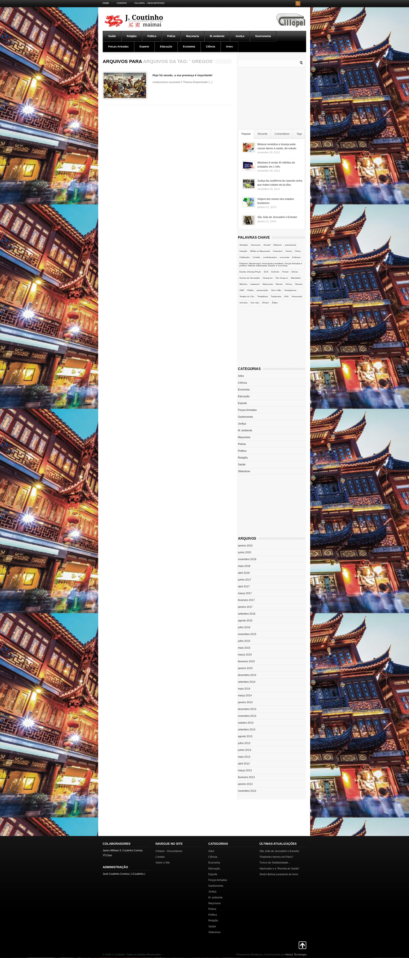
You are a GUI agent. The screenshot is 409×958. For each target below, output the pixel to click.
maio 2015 (244, 647)
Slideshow (244, 471)
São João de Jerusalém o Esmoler (277, 217)
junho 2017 (244, 579)
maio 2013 (244, 756)
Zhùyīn (265, 302)
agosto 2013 (245, 736)
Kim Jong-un (282, 278)
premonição (262, 290)
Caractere (277, 251)
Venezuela (297, 296)
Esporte (144, 46)
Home (106, 3)
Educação (166, 46)
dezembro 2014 (247, 675)
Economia (189, 46)
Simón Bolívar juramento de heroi (278, 874)
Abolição (243, 245)
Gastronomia (263, 36)
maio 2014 (244, 688)
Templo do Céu (246, 296)
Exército (275, 272)
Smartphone (290, 290)
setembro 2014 (246, 681)
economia (284, 257)
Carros (288, 251)
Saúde (112, 36)
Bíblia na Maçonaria (260, 251)
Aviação (243, 251)
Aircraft (267, 245)
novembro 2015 (247, 634)
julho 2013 (244, 743)
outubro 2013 (245, 722)
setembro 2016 (246, 613)
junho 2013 (244, 750)
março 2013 (245, 770)
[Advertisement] (271, 98)
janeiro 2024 (245, 545)
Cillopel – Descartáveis (149, 3)
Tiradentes (276, 296)
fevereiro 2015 (246, 661)
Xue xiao (255, 302)
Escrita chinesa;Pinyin (250, 272)
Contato (122, 3)
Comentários (282, 133)
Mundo (279, 284)
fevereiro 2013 (246, 777)
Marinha (243, 284)
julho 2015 (244, 641)
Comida (256, 257)
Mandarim (296, 278)
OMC (241, 290)
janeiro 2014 (245, 702)
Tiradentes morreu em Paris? (276, 856)
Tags (299, 133)
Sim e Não (276, 290)
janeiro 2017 (245, 606)
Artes (229, 46)
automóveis (290, 245)
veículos (243, 302)
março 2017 (245, 593)
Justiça (239, 36)
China (298, 251)
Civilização (244, 257)
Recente (263, 133)
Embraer (296, 257)
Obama (298, 284)
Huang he (268, 278)
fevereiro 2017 (246, 600)
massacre (255, 284)
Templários (262, 296)
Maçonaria (192, 36)
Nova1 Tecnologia (296, 954)
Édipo (275, 302)
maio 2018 (244, 566)
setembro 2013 (246, 729)
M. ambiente (217, 36)
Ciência (210, 46)
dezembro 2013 (247, 709)
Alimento (277, 245)
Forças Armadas (118, 46)
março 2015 (245, 654)
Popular (246, 133)
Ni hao (289, 284)
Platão (250, 290)
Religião (132, 36)
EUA (266, 272)
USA (286, 296)
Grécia (294, 272)
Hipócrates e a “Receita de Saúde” (279, 868)
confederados (270, 257)
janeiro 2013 (245, 784)
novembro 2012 (247, 790)
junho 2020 (244, 552)
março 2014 (245, 695)
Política (151, 36)
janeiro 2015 (245, 668)
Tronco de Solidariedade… (275, 862)
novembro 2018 (247, 559)
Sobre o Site (163, 862)
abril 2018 (244, 572)
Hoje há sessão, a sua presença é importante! (182, 75)
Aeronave (256, 245)
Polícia (171, 36)
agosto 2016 (245, 620)
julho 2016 (244, 627)
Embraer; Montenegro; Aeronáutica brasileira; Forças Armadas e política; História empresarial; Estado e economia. (270, 264)
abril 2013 (244, 763)
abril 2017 (244, 586)
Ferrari (285, 272)
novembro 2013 (247, 715)
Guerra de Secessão (249, 278)
